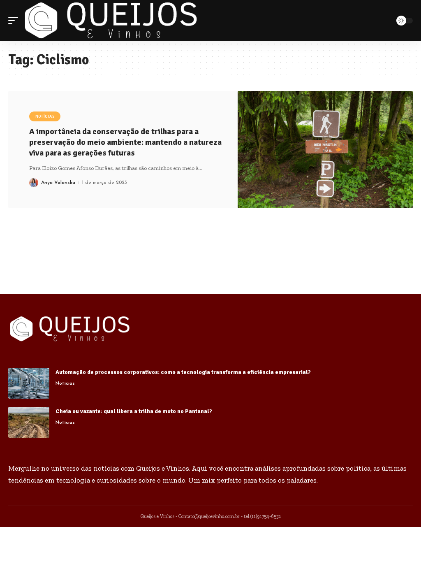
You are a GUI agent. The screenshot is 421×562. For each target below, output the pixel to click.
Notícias (45, 116)
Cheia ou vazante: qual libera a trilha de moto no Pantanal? (134, 411)
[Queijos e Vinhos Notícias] (111, 20)
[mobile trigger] (15, 20)
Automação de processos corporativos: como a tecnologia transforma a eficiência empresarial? (183, 372)
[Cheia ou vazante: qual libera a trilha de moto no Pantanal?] (28, 422)
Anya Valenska (58, 182)
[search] (384, 21)
